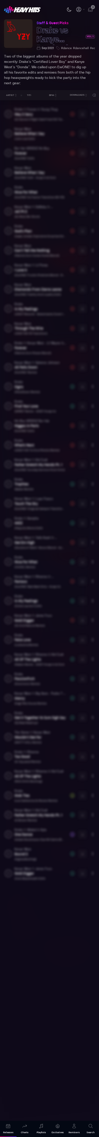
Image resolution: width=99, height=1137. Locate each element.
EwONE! (64, 67)
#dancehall (81, 48)
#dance (66, 48)
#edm (94, 48)
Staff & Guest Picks (53, 23)
